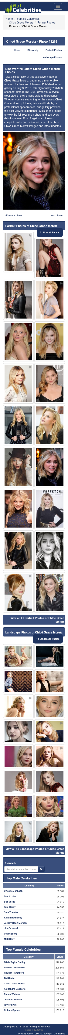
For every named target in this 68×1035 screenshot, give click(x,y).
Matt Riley (9, 939)
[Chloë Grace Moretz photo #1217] (49, 592)
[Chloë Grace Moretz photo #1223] (49, 300)
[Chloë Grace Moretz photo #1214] (18, 781)
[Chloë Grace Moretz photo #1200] (18, 831)
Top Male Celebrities (21, 878)
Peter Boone (10, 933)
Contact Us (59, 1033)
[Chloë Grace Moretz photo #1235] (18, 550)
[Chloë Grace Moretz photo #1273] (49, 425)
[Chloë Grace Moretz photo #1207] (18, 252)
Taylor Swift (10, 1004)
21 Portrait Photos (50, 232)
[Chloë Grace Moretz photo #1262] (18, 425)
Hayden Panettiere (14, 972)
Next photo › (57, 215)
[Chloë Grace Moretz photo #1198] (18, 731)
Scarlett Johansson (14, 967)
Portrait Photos (54, 50)
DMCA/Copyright (43, 1033)
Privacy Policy (25, 1033)
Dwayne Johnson (13, 891)
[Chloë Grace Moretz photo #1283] (18, 681)
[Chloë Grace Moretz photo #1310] (18, 467)
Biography (33, 50)
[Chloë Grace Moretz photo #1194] (18, 656)
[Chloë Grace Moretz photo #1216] (49, 706)
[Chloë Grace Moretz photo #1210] (18, 756)
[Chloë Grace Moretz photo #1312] (49, 509)
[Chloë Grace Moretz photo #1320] (18, 509)
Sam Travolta (11, 912)
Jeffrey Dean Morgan (15, 923)
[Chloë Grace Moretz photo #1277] (49, 258)
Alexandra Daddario (15, 988)
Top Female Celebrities (23, 949)
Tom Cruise (10, 896)
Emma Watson (12, 994)
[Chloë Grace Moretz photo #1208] (18, 706)
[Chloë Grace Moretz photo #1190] (49, 756)
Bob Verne (9, 901)
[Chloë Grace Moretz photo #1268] (49, 467)
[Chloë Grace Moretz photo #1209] (18, 806)
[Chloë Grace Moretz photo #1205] (49, 550)
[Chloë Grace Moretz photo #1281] (18, 383)
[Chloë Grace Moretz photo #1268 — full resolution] (34, 171)
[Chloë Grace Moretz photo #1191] (49, 681)
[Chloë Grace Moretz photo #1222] (18, 592)
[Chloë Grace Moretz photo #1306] (18, 300)
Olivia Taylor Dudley (14, 962)
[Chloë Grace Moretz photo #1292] (49, 806)
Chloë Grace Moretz (14, 983)
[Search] (41, 869)
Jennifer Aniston (13, 999)
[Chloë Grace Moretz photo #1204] (49, 731)
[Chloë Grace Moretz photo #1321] (49, 383)
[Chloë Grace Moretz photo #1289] (18, 341)
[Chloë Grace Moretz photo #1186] (49, 781)
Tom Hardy (10, 907)
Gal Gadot (9, 978)
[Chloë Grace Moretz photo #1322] (49, 656)
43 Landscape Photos (48, 638)
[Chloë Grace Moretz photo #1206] (49, 831)
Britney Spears (12, 1010)
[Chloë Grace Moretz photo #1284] (49, 341)
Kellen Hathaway (13, 917)
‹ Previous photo (13, 215)
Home (17, 50)
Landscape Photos (52, 57)
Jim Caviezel (11, 928)
